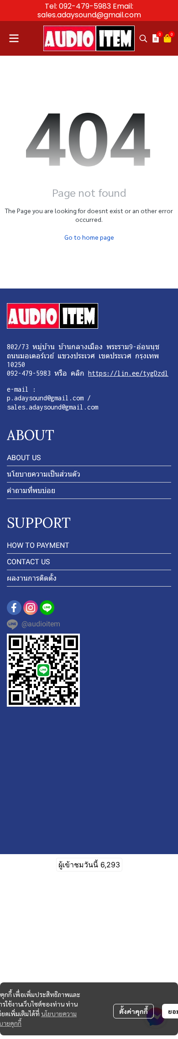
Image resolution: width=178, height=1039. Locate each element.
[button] (143, 38)
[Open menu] (14, 38)
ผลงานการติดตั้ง (32, 578)
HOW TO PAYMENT (38, 545)
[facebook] (14, 607)
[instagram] (30, 607)
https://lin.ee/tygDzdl (128, 373)
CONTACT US (28, 561)
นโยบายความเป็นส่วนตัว (43, 474)
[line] (47, 607)
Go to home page (89, 237)
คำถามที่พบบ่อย (31, 490)
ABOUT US (24, 457)
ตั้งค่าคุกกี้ (133, 1011)
